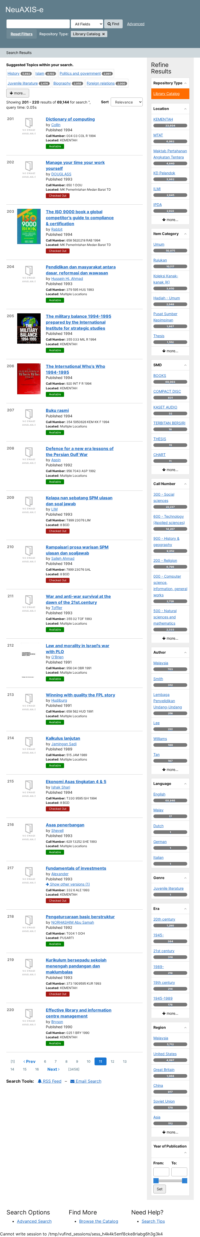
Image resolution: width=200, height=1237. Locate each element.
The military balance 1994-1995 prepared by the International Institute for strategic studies (78, 322)
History (14, 73)
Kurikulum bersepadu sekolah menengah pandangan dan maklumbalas (76, 966)
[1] (13, 1061)
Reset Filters (22, 34)
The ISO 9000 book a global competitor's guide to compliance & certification (80, 217)
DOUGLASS (61, 174)
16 (37, 1069)
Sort (105, 102)
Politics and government (80, 73)
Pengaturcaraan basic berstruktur (80, 916)
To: (174, 1163)
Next (52, 1069)
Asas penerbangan (65, 824)
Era (156, 908)
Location (161, 108)
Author (159, 652)
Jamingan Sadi (64, 744)
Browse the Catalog (98, 1221)
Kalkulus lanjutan (63, 738)
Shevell (57, 830)
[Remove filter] (103, 34)
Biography (62, 83)
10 (88, 1061)
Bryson (57, 1021)
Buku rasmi (57, 410)
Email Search (87, 1081)
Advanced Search (34, 1221)
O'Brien (57, 657)
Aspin (56, 460)
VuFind (17, 8)
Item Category (166, 233)
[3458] (73, 1069)
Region (159, 1027)
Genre (158, 877)
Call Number (164, 483)
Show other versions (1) (69, 884)
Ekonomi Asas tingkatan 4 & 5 (76, 781)
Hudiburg (59, 700)
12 (112, 1061)
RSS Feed (51, 1081)
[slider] (156, 1180)
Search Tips (153, 1221)
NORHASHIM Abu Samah (72, 922)
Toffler (56, 607)
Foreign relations (101, 83)
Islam (39, 73)
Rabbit (57, 229)
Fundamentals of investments (76, 868)
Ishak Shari (60, 787)
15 (25, 1069)
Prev (30, 1061)
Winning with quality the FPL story (80, 694)
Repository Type (167, 83)
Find (115, 24)
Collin (55, 124)
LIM (54, 509)
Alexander (59, 874)
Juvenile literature (23, 83)
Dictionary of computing (70, 119)
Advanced (136, 24)
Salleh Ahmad (62, 558)
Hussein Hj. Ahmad (67, 278)
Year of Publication (170, 1146)
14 (12, 1069)
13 (125, 1061)
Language (162, 783)
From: (158, 1163)
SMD (157, 365)
